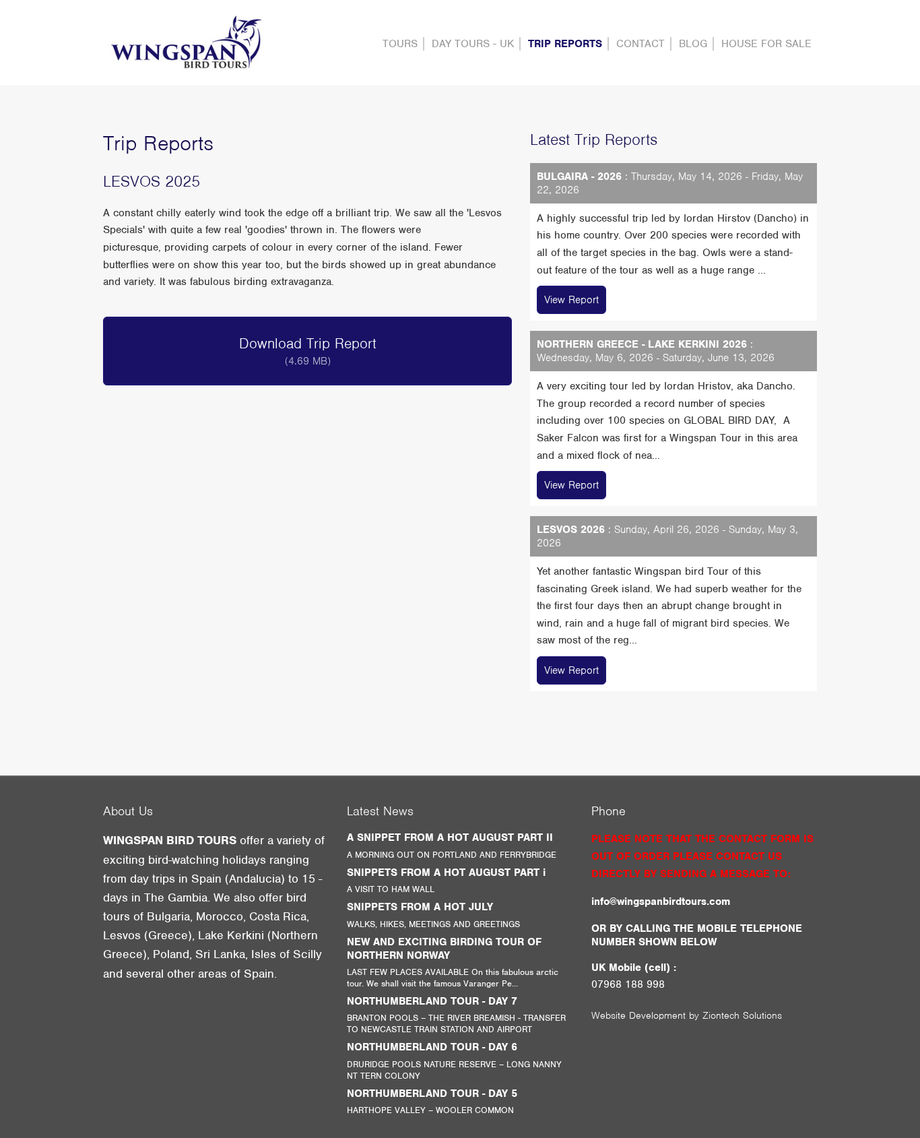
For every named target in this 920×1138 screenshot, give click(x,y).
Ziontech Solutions (742, 1015)
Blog (693, 44)
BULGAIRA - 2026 (579, 176)
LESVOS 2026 (571, 529)
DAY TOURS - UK (473, 44)
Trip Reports (565, 44)
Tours (400, 44)
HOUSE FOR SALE (766, 44)
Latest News (380, 811)
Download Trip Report (307, 351)
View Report (571, 300)
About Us (128, 811)
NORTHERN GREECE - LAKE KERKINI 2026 (642, 344)
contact (640, 44)
